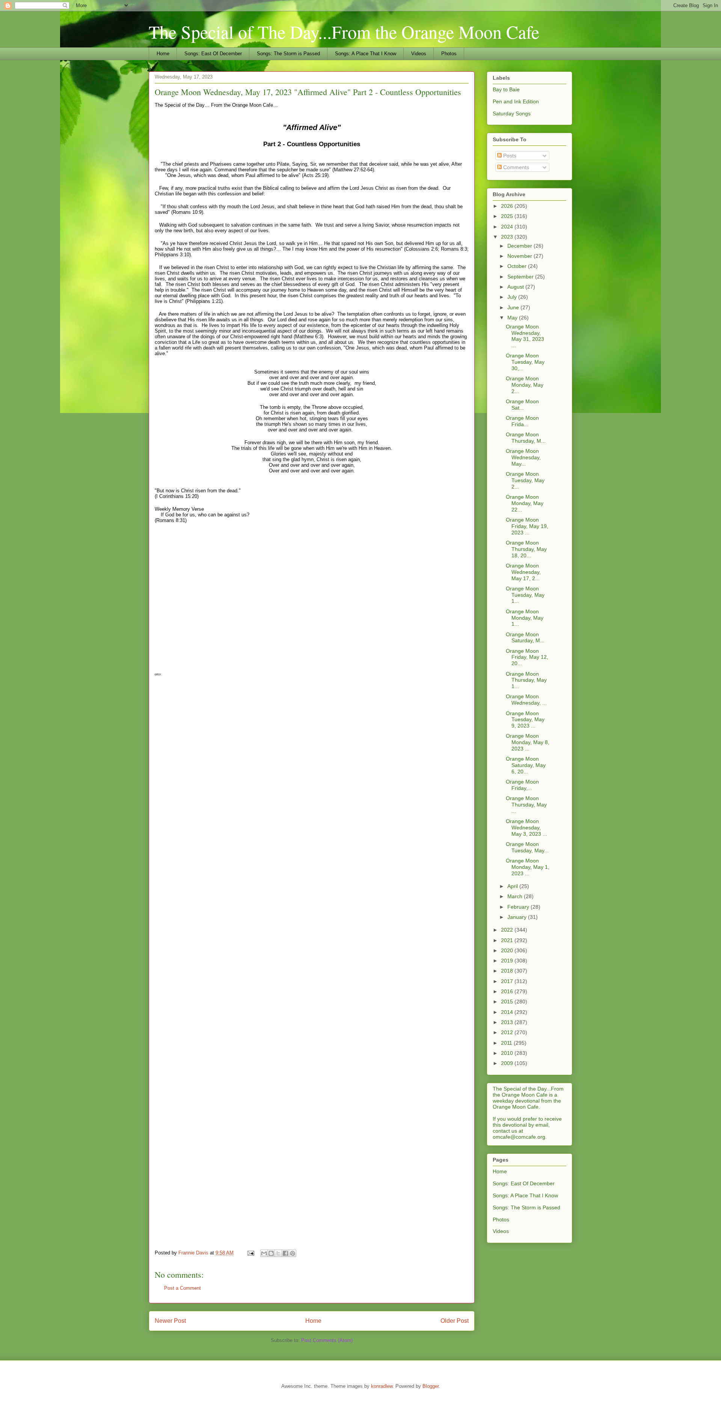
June (513, 307)
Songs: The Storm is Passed (288, 53)
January (517, 917)
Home (163, 53)
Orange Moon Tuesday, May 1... (525, 595)
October (517, 266)
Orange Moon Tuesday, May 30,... (525, 362)
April (513, 886)
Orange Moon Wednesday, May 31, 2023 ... (525, 336)
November (520, 256)
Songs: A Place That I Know (365, 53)
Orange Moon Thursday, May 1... (526, 680)
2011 (507, 1043)
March (515, 896)
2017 (507, 981)
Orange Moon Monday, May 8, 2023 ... (527, 742)
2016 (507, 991)
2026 (507, 206)
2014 (507, 1012)
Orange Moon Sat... (522, 404)
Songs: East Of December (213, 53)
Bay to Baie (506, 89)
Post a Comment (182, 1288)
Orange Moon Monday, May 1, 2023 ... (527, 867)
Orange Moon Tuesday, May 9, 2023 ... (525, 719)
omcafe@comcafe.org (519, 1137)
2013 (507, 1022)
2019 (507, 961)
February (519, 907)
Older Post (454, 1321)
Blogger (430, 1386)
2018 (507, 971)
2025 (507, 216)
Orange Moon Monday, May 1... (524, 617)
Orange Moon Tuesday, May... (527, 847)
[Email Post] (250, 1253)
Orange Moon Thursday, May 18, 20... (526, 549)
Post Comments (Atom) (327, 1340)
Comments (515, 167)
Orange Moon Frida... (522, 421)
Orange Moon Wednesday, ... (526, 699)
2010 (507, 1053)
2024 (507, 227)
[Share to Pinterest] (292, 1253)
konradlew (381, 1386)
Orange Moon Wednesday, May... (523, 457)
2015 (507, 1002)
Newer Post (170, 1321)
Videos (418, 53)
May (513, 318)
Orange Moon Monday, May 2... (524, 384)
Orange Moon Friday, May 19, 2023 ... (527, 526)
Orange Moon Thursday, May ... (526, 804)
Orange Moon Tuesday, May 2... (525, 480)
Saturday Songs (512, 113)
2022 (507, 930)
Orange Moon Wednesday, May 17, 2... (523, 572)
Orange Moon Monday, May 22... (524, 503)
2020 (507, 950)
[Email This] (264, 1253)
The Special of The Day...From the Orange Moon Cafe (344, 32)
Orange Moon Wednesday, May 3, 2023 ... (526, 827)
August (516, 287)
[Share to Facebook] (285, 1253)
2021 (507, 940)
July (512, 297)
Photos (449, 53)
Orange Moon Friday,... (522, 785)
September (521, 277)
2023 (507, 237)
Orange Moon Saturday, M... (525, 637)
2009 (507, 1063)
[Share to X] (278, 1253)
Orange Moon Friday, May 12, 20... (527, 657)
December (520, 246)
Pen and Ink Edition (516, 101)
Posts (509, 156)
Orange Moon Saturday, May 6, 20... (526, 765)
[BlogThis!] (271, 1253)
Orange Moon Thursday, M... (526, 437)
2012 (507, 1032)
